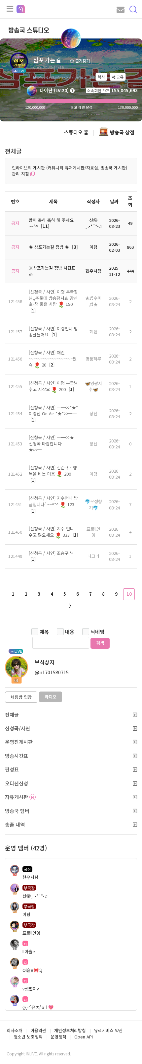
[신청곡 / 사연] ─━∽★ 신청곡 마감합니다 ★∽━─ (51, 443)
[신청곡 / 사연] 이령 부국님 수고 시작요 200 (53, 386)
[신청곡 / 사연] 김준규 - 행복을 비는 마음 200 (53, 470)
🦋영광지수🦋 (93, 386)
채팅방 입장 (21, 697)
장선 (93, 413)
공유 (119, 77)
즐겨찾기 (82, 60)
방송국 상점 (121, 132)
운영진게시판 (19, 741)
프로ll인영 (93, 532)
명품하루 (93, 359)
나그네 (93, 556)
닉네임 (97, 631)
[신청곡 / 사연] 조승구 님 (51, 553)
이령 (93, 474)
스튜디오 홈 (76, 132)
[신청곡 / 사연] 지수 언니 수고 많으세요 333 (51, 531)
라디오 (50, 697)
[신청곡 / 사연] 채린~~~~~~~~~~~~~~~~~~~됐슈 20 (53, 358)
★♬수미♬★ (93, 301)
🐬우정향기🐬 (93, 504)
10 (129, 594)
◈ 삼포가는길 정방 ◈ (49, 247)
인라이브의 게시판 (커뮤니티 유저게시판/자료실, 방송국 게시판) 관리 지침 (69, 171)
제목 (44, 631)
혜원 (93, 331)
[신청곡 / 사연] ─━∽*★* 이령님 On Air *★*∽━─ (53, 410)
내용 (69, 631)
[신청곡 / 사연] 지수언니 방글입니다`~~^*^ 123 (53, 501)
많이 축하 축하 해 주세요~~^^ (51, 223)
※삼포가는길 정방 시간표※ (52, 271)
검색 (100, 643)
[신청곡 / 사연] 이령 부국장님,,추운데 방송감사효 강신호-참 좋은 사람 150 (53, 298)
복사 (101, 77)
